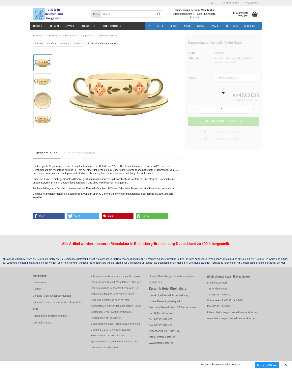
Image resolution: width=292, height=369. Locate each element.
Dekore (38, 25)
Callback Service (42, 322)
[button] (49, 216)
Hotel (159, 25)
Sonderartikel (111, 25)
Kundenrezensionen (79, 153)
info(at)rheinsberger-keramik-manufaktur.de (232, 312)
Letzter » (77, 43)
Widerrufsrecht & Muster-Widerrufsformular (57, 302)
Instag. (201, 25)
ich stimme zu (267, 364)
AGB (35, 309)
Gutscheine (88, 25)
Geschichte (251, 25)
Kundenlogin (232, 3)
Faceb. (186, 25)
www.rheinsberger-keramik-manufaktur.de (231, 318)
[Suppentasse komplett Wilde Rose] (118, 91)
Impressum (39, 282)
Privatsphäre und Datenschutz (50, 315)
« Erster (39, 43)
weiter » (64, 43)
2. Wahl (69, 25)
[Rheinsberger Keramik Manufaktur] (59, 14)
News (173, 25)
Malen (216, 25)
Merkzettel (253, 3)
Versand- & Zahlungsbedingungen (52, 295)
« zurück (51, 43)
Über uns (232, 25)
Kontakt (194, 17)
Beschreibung (46, 153)
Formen (54, 25)
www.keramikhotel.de (161, 342)
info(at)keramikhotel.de (162, 336)
